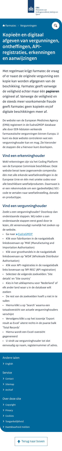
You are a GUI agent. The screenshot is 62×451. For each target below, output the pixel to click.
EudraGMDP (25, 234)
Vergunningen (28, 25)
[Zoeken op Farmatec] (55, 25)
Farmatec (10, 25)
